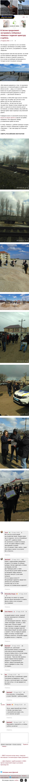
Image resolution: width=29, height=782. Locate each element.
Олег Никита (8, 611)
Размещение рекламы (16, 775)
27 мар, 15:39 (16, 646)
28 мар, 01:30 (18, 704)
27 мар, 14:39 (15, 532)
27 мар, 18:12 (17, 692)
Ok (21, 780)
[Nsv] (2, 675)
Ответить (7, 555)
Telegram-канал (15, 777)
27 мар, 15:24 (23, 594)
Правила (25, 744)
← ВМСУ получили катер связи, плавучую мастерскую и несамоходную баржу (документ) (14, 756)
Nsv (6, 674)
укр (24, 17)
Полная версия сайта (5, 775)
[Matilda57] (2, 559)
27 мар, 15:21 (16, 559)
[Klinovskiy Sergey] (2, 594)
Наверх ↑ (4, 746)
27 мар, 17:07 (12, 674)
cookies (16, 780)
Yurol (6, 532)
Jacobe (9, 704)
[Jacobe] (3, 705)
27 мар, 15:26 (20, 611)
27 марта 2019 (5, 40)
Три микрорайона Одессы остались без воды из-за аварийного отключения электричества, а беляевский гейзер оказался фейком (8, 11)
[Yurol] (2, 533)
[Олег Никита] (2, 612)
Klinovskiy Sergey (10, 594)
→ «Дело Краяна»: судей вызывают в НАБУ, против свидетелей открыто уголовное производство (13, 762)
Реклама (14, 27)
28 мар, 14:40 (17, 722)
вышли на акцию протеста (8, 117)
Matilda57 (7, 559)
